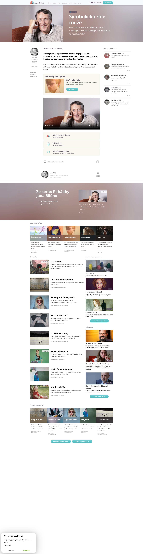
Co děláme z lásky (116, 100)
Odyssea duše (85, 237)
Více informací (7, 545)
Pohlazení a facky (54, 419)
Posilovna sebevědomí (94, 292)
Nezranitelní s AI (116, 87)
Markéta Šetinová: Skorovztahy (97, 364)
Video (59, 3)
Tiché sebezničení (54, 237)
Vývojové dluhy (91, 312)
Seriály (70, 3)
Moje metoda (90, 273)
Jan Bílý (34, 57)
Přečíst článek (72, 89)
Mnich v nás (101, 237)
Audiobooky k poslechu (94, 257)
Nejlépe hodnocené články (60, 441)
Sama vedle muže (59, 351)
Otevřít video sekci (99, 396)
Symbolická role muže (47, 204)
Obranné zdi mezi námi (118, 64)
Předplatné (108, 2)
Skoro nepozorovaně (117, 53)
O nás (79, 3)
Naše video (89, 327)
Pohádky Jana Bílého (56, 48)
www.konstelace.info (55, 177)
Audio (54, 3)
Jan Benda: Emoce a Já (94, 343)
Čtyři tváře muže (73, 80)
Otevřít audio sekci (99, 321)
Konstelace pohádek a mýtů (49, 201)
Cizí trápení (56, 261)
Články (49, 3)
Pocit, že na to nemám (61, 369)
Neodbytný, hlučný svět (118, 75)
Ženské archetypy (37, 237)
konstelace (33, 76)
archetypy (33, 72)
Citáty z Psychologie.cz (82, 441)
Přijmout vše (26, 550)
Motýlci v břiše (58, 387)
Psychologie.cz (37, 2)
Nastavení (11, 550)
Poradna (64, 3)
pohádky (32, 74)
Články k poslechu (110, 48)
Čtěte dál (33, 257)
